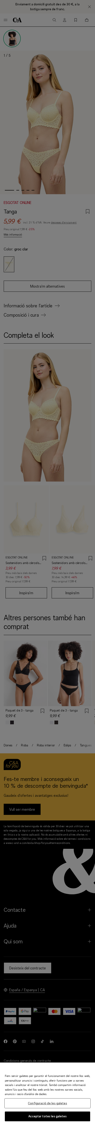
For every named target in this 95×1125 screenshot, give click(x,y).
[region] (47, 1094)
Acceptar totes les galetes (47, 1116)
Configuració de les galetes (47, 1103)
